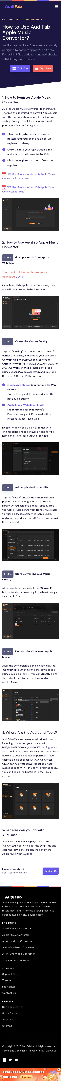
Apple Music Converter (15, 935)
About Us (7, 1019)
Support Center (11, 974)
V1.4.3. (20, 276)
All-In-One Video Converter (18, 953)
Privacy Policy (36, 1050)
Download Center (12, 1007)
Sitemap (7, 1026)
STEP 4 (8, 573)
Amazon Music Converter (17, 941)
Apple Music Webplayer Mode (25, 405)
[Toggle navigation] (56, 6)
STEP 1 (7, 257)
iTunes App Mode (18, 385)
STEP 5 (7, 651)
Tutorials (7, 980)
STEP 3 (7, 487)
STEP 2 (7, 341)
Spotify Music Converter (16, 928)
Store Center (10, 1013)
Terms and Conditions (14, 1050)
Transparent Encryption (16, 960)
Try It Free (22, 68)
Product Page (12, 19)
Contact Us (50, 871)
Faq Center (8, 986)
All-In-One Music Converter (18, 947)
